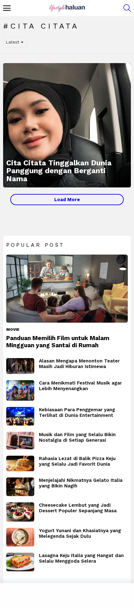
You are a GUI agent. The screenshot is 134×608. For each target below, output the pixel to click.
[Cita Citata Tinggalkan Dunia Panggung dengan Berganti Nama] (67, 125)
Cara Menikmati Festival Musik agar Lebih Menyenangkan (80, 385)
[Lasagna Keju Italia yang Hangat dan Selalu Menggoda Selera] (20, 562)
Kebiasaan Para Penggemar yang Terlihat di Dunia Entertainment (77, 412)
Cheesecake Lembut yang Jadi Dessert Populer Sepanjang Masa (78, 508)
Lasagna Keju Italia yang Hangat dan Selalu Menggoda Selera (81, 558)
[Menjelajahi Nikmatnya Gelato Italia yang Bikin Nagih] (20, 486)
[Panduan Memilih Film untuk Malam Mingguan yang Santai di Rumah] (67, 289)
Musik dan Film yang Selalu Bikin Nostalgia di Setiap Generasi (77, 437)
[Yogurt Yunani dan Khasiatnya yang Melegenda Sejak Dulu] (20, 537)
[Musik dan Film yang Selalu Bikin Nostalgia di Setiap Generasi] (20, 440)
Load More (67, 199)
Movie (12, 329)
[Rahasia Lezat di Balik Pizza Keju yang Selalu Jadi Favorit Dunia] (20, 464)
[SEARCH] (127, 8)
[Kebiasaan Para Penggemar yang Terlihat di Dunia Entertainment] (20, 416)
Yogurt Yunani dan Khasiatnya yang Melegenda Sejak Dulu (80, 533)
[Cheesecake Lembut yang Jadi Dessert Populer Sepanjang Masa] (20, 512)
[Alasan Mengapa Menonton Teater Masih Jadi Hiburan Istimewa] (20, 366)
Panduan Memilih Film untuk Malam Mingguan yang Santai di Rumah (57, 341)
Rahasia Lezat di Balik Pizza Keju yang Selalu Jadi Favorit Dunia (77, 461)
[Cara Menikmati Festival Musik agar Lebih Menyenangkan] (20, 390)
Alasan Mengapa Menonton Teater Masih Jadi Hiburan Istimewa (79, 363)
